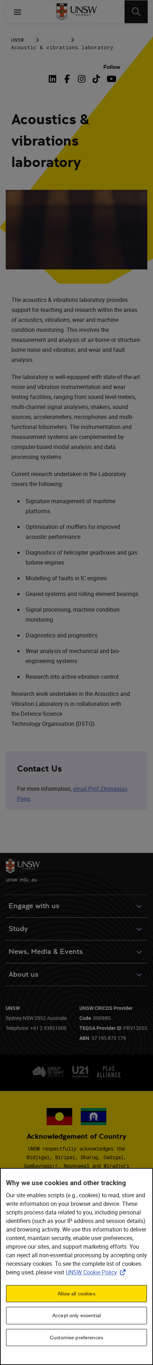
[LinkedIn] (53, 79)
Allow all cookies (76, 1293)
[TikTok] (96, 79)
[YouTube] (110, 79)
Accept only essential (76, 1315)
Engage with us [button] (34, 906)
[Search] (136, 11)
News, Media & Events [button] (46, 951)
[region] (76, 1266)
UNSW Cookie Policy (97, 1272)
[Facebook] (67, 79)
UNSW (17, 39)
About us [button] (23, 974)
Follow (111, 67)
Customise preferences (76, 1337)
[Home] (77, 11)
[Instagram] (81, 79)
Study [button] (18, 929)
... (54, 39)
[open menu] (17, 11)
